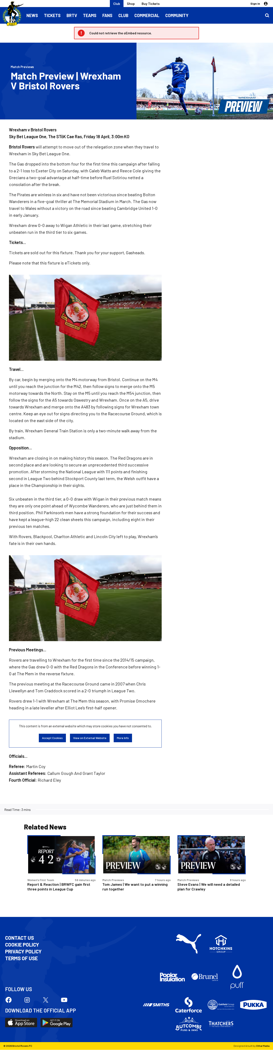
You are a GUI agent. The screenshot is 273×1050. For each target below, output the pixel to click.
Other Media (263, 1045)
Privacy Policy (23, 951)
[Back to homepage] (11, 14)
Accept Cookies (52, 738)
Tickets (52, 15)
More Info (123, 738)
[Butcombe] (188, 1024)
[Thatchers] (221, 1024)
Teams (89, 15)
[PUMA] (188, 944)
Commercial (146, 15)
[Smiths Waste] (156, 1004)
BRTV (72, 15)
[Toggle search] (267, 15)
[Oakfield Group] (221, 1005)
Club (116, 3)
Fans (107, 15)
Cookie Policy (22, 944)
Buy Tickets (151, 3)
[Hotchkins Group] (221, 944)
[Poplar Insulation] (172, 977)
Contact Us (19, 937)
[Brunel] (205, 977)
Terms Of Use (21, 958)
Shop (131, 3)
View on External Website (89, 738)
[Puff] (237, 977)
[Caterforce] (188, 1004)
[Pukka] (253, 1005)
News (32, 15)
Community (177, 15)
